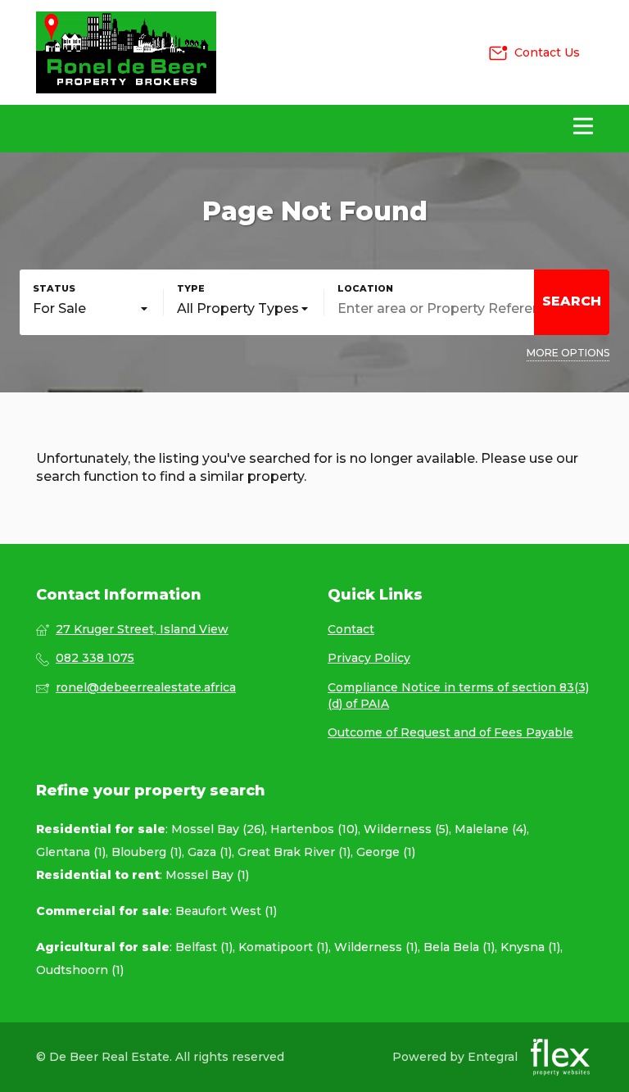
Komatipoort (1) (283, 947)
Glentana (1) (71, 852)
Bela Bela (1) (459, 947)
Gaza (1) (210, 852)
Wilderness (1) (376, 947)
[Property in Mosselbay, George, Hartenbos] (126, 52)
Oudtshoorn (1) (80, 970)
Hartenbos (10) (314, 829)
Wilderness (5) (406, 829)
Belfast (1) (204, 947)
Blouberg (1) (146, 852)
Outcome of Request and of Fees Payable (450, 732)
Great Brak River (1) (294, 852)
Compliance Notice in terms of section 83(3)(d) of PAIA (458, 695)
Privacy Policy (369, 657)
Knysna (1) (530, 947)
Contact (351, 629)
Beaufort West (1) (226, 911)
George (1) (385, 852)
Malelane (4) (491, 829)
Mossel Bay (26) (218, 829)
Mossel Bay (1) (207, 875)
